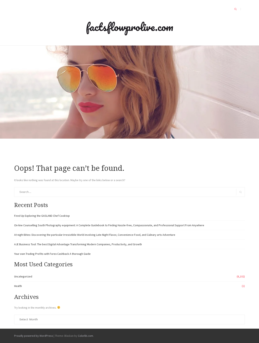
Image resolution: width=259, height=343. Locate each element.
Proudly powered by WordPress (33, 336)
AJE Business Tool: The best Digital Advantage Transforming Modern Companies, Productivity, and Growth (78, 244)
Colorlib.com (85, 336)
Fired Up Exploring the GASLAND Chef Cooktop (42, 216)
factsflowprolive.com (129, 27)
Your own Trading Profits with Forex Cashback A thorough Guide (52, 254)
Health (18, 286)
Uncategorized (23, 276)
